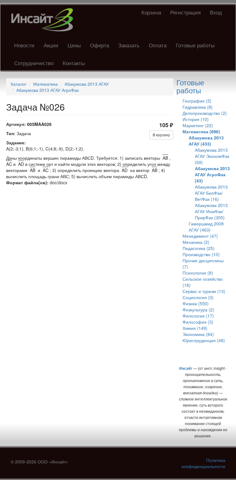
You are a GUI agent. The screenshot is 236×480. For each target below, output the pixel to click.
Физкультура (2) (198, 309)
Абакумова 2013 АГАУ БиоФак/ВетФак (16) (211, 193)
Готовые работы (195, 45)
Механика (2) (196, 242)
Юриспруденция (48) (204, 340)
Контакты (74, 63)
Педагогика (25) (198, 248)
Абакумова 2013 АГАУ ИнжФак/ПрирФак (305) (211, 211)
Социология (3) (198, 297)
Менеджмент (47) (200, 236)
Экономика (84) (198, 334)
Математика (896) (201, 131)
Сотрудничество (33, 63)
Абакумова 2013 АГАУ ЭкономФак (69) (212, 156)
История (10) (196, 119)
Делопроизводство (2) (205, 113)
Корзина (151, 12)
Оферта (99, 45)
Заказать (129, 45)
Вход (216, 12)
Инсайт (185, 368)
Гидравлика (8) (198, 107)
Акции (51, 45)
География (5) (197, 101)
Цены (74, 45)
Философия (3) (198, 322)
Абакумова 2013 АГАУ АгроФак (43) (212, 174)
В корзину (161, 134)
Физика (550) (196, 303)
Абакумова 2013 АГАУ (87, 84)
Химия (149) (195, 328)
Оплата (158, 45)
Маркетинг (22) (198, 125)
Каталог (18, 84)
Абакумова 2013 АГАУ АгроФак (47, 90)
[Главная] (44, 20)
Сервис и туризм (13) (204, 291)
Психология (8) (198, 273)
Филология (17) (198, 316)
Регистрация (185, 12)
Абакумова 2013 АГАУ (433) (206, 141)
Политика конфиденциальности (203, 463)
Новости (24, 45)
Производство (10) (201, 254)
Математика (45, 84)
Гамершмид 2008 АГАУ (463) (206, 226)
